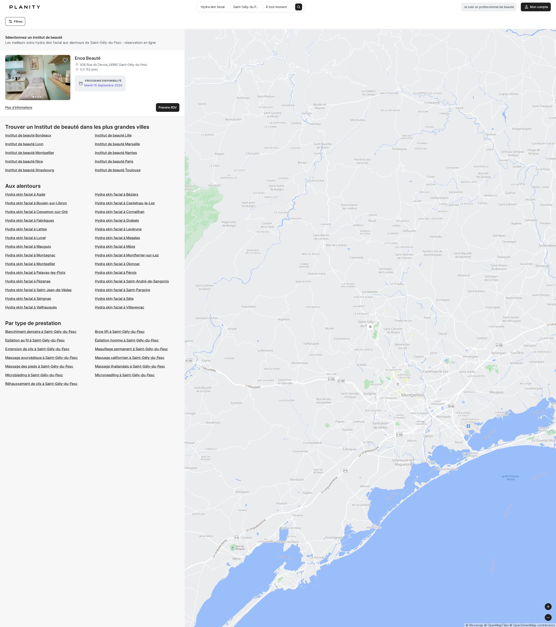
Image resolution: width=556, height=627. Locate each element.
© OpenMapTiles (496, 625)
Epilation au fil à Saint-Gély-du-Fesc (35, 340)
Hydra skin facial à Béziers (116, 194)
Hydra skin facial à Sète (114, 298)
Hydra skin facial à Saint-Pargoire (122, 290)
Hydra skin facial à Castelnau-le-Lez (125, 203)
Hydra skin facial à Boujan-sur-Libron (36, 203)
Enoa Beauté (88, 58)
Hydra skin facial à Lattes (26, 229)
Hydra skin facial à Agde (25, 194)
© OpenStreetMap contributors (532, 625)
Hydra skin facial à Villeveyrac (119, 307)
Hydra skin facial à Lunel (25, 238)
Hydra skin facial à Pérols (116, 272)
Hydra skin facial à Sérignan (28, 298)
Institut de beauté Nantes (116, 152)
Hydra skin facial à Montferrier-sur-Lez (127, 255)
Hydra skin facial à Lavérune (118, 229)
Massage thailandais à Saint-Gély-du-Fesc (130, 366)
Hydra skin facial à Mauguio (28, 246)
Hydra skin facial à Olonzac (117, 264)
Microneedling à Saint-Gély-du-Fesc (125, 375)
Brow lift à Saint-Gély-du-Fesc (120, 331)
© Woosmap (474, 625)
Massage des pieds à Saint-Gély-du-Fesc (39, 366)
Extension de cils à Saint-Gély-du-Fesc (37, 349)
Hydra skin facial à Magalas (117, 238)
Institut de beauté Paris (114, 161)
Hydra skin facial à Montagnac (30, 255)
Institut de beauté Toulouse (118, 170)
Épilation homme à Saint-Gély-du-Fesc (127, 340)
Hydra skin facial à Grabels (117, 220)
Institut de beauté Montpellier (29, 152)
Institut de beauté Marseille (117, 144)
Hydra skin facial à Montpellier (30, 264)
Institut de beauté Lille (113, 135)
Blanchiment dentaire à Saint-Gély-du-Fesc (40, 331)
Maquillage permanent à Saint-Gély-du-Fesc (131, 349)
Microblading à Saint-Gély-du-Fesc (34, 375)
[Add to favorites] (65, 60)
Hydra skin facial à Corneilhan (119, 212)
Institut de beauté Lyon (24, 144)
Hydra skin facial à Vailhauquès (31, 307)
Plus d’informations (18, 107)
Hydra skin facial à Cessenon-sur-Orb (36, 212)
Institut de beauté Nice (24, 161)
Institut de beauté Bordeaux (28, 135)
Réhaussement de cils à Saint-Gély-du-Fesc (41, 383)
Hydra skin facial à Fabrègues (29, 220)
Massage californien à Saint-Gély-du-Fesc (129, 357)
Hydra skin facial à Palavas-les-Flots (35, 272)
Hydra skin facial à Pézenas (28, 281)
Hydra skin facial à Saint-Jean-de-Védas (38, 290)
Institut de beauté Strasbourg (29, 170)
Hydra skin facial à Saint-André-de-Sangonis (132, 281)
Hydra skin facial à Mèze (115, 246)
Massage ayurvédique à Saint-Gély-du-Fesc (41, 357)
